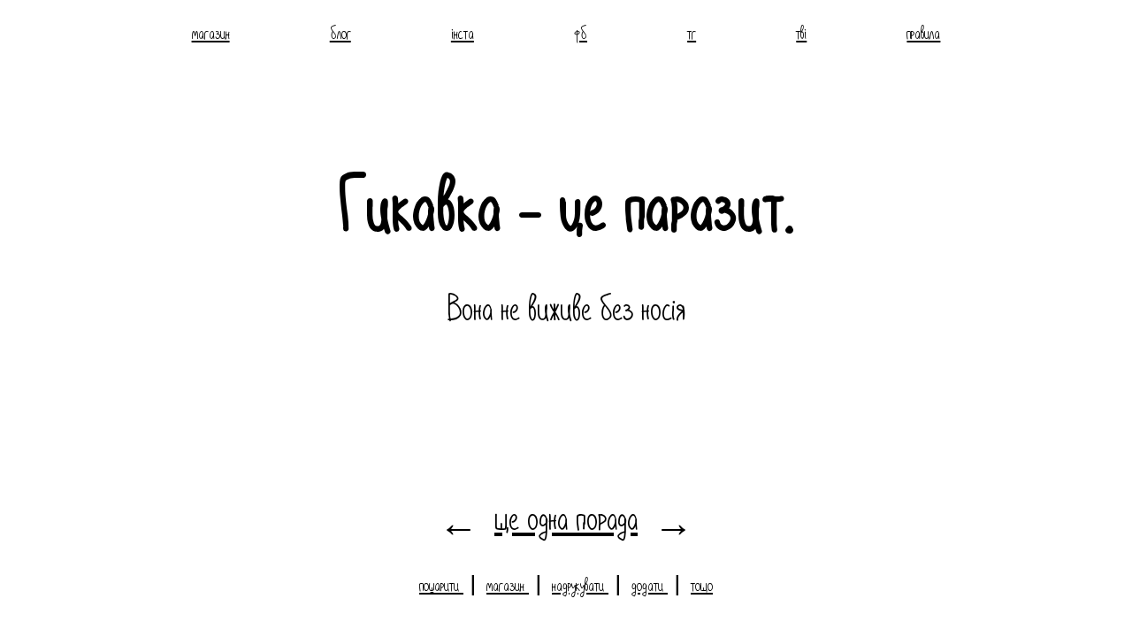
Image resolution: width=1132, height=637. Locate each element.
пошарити (441, 584)
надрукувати (580, 584)
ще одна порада (566, 516)
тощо (702, 584)
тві (801, 32)
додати (649, 584)
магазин (211, 32)
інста (462, 32)
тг (691, 32)
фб (580, 32)
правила (923, 32)
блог (340, 32)
